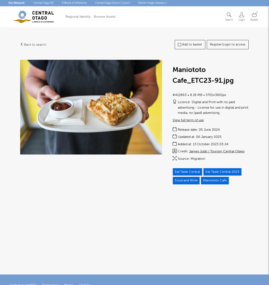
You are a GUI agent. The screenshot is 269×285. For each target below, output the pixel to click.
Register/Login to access (227, 44)
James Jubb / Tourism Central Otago (217, 151)
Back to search (34, 45)
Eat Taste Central (187, 172)
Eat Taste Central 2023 (222, 172)
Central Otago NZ (43, 2)
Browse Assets (105, 17)
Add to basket (192, 44)
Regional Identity (78, 17)
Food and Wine (186, 180)
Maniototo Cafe (215, 180)
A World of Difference (74, 2)
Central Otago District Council (112, 2)
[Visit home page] (33, 16)
